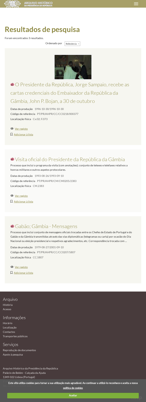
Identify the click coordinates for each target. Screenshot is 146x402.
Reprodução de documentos (19, 350)
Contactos (9, 331)
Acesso (7, 309)
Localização (10, 327)
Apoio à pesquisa (13, 354)
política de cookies (73, 387)
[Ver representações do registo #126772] (73, 66)
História (8, 304)
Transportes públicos (15, 336)
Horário (7, 323)
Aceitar (73, 395)
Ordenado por (53, 43)
